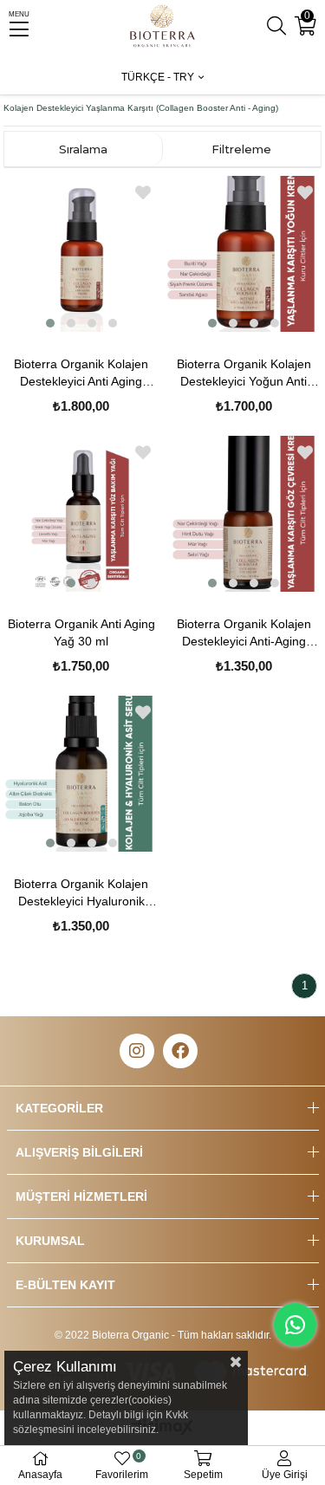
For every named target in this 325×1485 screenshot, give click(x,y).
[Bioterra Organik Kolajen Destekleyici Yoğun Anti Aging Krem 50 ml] (244, 254)
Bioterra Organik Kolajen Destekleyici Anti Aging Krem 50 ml (81, 373)
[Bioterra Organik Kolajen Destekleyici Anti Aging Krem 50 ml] (81, 254)
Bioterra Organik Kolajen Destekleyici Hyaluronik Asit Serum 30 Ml (81, 893)
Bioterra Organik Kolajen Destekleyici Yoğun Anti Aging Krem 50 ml (244, 373)
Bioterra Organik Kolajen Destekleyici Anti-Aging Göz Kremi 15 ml (244, 633)
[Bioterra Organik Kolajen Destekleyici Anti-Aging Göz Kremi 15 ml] (244, 514)
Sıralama (83, 149)
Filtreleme (241, 149)
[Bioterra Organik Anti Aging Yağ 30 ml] (81, 514)
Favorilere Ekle (143, 192)
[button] (50, 323)
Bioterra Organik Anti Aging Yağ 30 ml (81, 632)
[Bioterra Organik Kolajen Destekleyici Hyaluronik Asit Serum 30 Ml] (81, 774)
